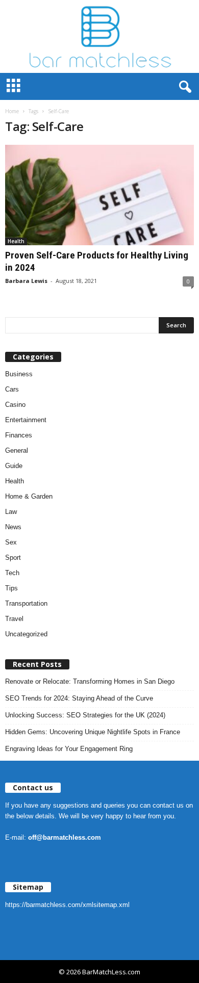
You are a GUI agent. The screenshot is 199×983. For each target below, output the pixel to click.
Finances (18, 435)
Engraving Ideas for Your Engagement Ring (69, 749)
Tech (12, 573)
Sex (11, 542)
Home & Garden (29, 496)
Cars (12, 389)
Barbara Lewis (26, 280)
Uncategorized (26, 634)
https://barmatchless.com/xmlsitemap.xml (67, 905)
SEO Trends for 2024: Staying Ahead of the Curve (79, 698)
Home (12, 111)
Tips (11, 588)
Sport (13, 557)
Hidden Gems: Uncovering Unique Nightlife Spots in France (92, 732)
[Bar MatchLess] (99, 36)
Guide (13, 466)
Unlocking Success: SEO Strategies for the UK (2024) (85, 715)
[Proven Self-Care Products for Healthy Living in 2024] (99, 195)
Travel (14, 619)
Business (19, 374)
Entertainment (25, 420)
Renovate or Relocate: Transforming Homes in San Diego (90, 681)
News (13, 527)
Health (16, 241)
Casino (15, 404)
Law (11, 511)
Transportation (26, 603)
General (16, 450)
